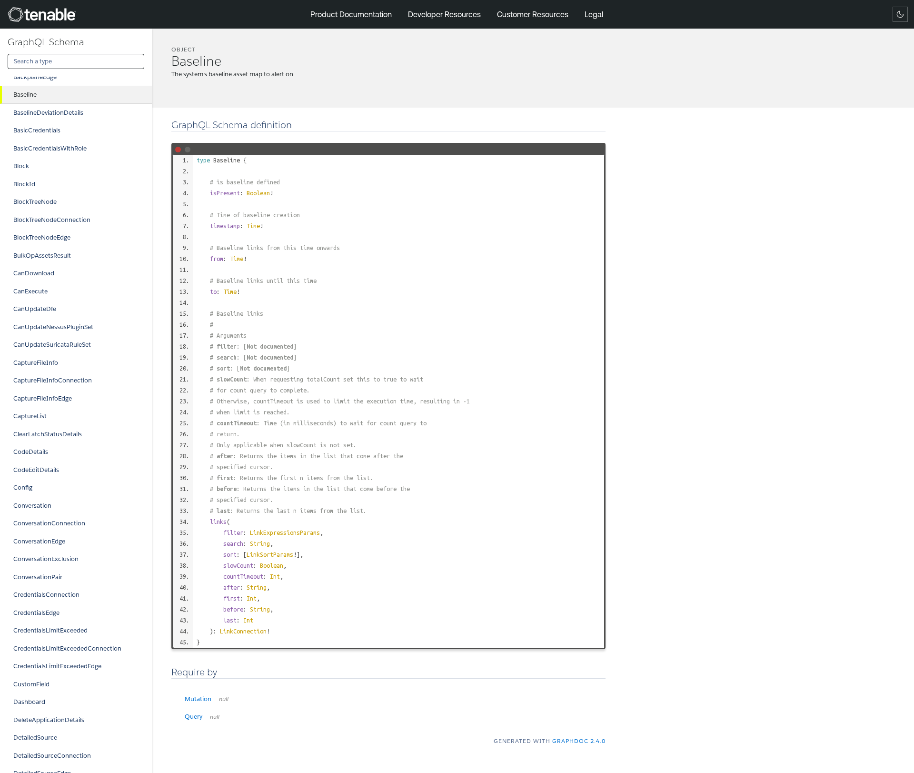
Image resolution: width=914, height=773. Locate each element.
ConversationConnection (49, 523)
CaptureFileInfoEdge (42, 398)
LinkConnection (243, 631)
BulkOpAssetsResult (42, 255)
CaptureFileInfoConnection (52, 380)
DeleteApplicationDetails (48, 720)
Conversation (32, 506)
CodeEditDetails (36, 470)
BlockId (24, 184)
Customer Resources (532, 14)
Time (253, 225)
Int (275, 576)
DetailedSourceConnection (52, 756)
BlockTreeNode (35, 202)
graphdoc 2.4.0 (579, 741)
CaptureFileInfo (35, 363)
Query (202, 717)
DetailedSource (35, 737)
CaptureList (30, 416)
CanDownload (33, 273)
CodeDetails (30, 452)
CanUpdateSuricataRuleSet (52, 345)
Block (21, 166)
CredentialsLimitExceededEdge (57, 666)
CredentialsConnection (46, 595)
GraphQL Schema (46, 42)
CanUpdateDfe (34, 309)
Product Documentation (351, 14)
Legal (594, 14)
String (260, 543)
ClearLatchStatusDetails (47, 434)
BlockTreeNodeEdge (41, 237)
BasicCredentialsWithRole (50, 148)
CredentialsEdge (36, 613)
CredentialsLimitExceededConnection (67, 648)
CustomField (31, 684)
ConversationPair (37, 577)
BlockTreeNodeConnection (51, 220)
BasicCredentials (36, 130)
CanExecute (30, 291)
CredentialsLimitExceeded (50, 630)
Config (22, 487)
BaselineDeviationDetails (48, 113)
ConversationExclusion (46, 559)
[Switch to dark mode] (900, 14)
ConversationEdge (39, 541)
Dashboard (29, 702)
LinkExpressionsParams (285, 532)
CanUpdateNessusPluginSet (53, 327)
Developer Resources (444, 14)
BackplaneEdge (35, 77)
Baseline (25, 94)
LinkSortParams (270, 554)
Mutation (206, 699)
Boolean (258, 193)
